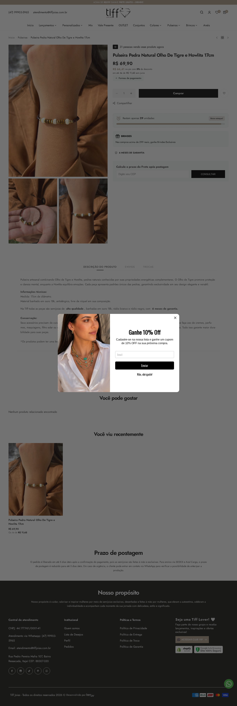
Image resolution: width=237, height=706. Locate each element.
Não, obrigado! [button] (144, 374)
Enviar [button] (144, 365)
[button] (175, 318)
